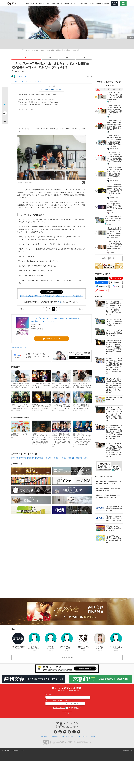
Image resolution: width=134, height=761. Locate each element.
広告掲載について (43, 736)
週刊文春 (59, 3)
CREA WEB (15, 750)
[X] (60, 731)
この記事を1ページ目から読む (52, 89)
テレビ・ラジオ (23, 81)
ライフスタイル (37, 81)
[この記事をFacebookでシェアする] (5, 96)
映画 (30, 81)
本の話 (22, 750)
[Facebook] (55, 731)
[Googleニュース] (69, 731)
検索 (107, 3)
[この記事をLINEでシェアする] (5, 108)
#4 (84, 57)
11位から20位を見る (109, 258)
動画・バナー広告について (68, 736)
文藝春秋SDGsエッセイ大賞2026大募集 (19, 435)
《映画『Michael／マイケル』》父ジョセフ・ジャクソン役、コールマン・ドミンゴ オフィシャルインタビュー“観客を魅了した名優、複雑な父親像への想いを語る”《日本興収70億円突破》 (41, 439)
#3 (67, 57)
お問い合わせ (55, 736)
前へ (22, 309)
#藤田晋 (70, 458)
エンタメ (17, 50)
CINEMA (80, 3)
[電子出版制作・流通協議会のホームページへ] (45, 743)
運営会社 (93, 736)
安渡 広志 (109, 224)
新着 (27, 3)
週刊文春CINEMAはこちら (19, 347)
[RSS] (78, 731)
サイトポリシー (83, 736)
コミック (91, 3)
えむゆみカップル (20, 76)
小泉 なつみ (111, 101)
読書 (86, 3)
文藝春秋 (66, 3)
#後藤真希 (78, 458)
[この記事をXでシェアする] (5, 91)
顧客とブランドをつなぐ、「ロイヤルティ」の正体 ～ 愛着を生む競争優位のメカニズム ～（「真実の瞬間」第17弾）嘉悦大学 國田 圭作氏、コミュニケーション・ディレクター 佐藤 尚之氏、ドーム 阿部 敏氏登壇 (82, 440)
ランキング (33, 3)
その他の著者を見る (67, 657)
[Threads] (64, 731)
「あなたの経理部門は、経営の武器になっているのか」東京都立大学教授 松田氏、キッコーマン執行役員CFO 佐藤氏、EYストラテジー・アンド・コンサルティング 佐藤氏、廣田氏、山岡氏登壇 (61, 440)
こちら (60, 302)
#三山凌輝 (48, 458)
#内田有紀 (23, 458)
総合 (113, 85)
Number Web (5, 750)
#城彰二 (85, 458)
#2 (50, 57)
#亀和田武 (31, 458)
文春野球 (98, 3)
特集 (48, 3)
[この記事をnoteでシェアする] (4, 113)
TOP (12, 50)
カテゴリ (41, 3)
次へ (80, 309)
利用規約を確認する (59, 708)
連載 (54, 3)
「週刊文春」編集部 (113, 148)
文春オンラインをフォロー (80, 357)
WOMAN (73, 3)
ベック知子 (111, 212)
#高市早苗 (15, 458)
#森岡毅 (64, 458)
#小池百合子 (39, 458)
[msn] (74, 731)
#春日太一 (56, 458)
